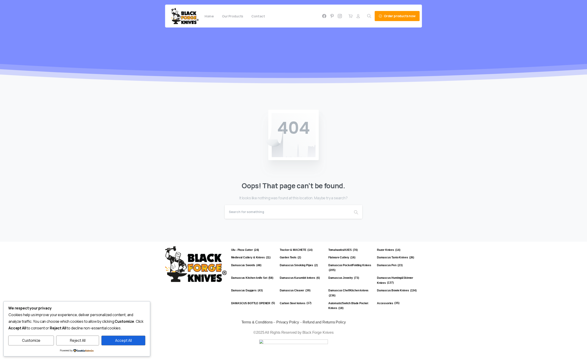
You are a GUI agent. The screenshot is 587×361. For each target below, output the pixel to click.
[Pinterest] (332, 16)
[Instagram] (340, 16)
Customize (31, 340)
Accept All (123, 340)
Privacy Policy (287, 322)
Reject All (78, 340)
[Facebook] (324, 16)
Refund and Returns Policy (324, 322)
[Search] (356, 212)
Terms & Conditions (257, 322)
